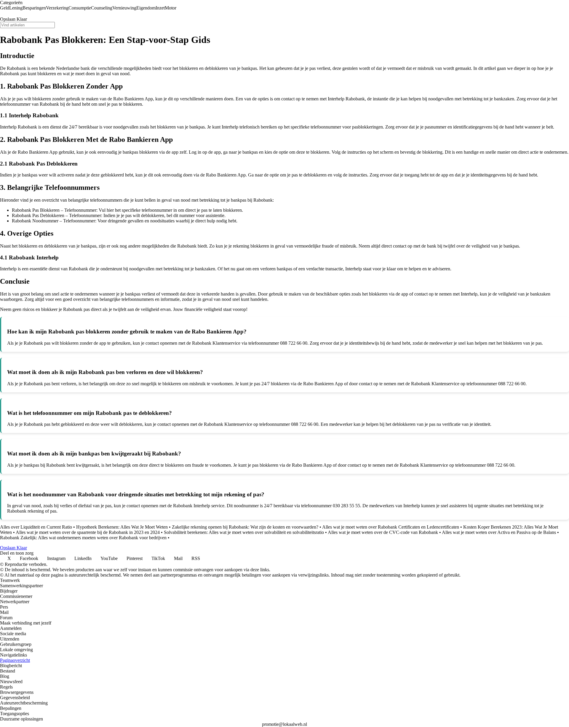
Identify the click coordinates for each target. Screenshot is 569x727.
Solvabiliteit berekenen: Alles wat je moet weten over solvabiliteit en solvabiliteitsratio (244, 532)
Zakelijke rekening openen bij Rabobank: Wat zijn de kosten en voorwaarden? (245, 526)
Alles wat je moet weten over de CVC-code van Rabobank (383, 532)
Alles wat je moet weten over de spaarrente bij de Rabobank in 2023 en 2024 (88, 532)
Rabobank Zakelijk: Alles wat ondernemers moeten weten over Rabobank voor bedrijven (83, 537)
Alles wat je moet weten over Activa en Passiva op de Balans (499, 532)
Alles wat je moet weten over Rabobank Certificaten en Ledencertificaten (390, 526)
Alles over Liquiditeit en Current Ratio (36, 526)
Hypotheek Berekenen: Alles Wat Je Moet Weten (122, 526)
